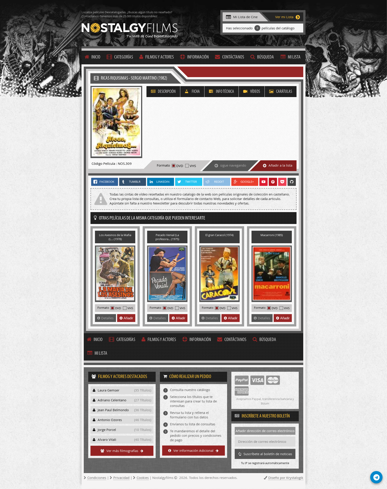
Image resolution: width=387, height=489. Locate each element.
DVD (179, 165)
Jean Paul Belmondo (124, 410)
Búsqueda (265, 57)
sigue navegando (233, 165)
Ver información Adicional (193, 450)
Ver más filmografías (122, 450)
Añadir (128, 318)
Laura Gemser (124, 390)
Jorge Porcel (124, 429)
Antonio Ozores (124, 419)
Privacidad (121, 477)
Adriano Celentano (124, 400)
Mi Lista (294, 57)
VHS (193, 165)
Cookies (143, 477)
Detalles (107, 318)
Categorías (123, 57)
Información (198, 57)
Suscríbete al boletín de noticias (267, 454)
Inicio (95, 57)
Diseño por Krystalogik (285, 477)
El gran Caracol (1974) (219, 235)
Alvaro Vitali (124, 439)
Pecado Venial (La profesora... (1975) (167, 237)
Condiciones (96, 477)
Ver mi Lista (284, 17)
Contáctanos (233, 57)
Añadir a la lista (280, 165)
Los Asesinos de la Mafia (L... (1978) (115, 237)
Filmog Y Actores (159, 57)
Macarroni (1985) (271, 235)
